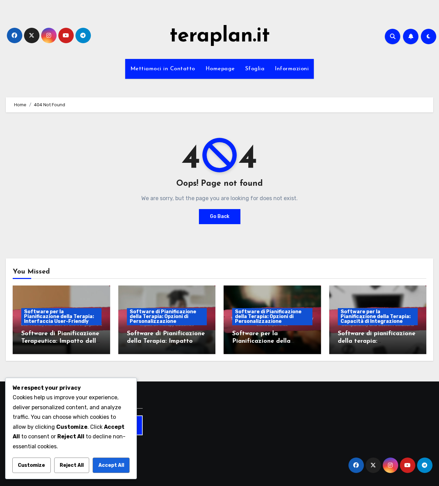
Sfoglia (255, 69)
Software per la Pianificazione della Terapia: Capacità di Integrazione (376, 316)
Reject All (72, 465)
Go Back (219, 216)
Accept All (111, 465)
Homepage (220, 69)
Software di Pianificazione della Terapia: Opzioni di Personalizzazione (163, 316)
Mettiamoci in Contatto (162, 69)
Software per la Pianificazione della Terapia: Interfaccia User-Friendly (59, 316)
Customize (31, 465)
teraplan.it (219, 36)
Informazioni (292, 69)
